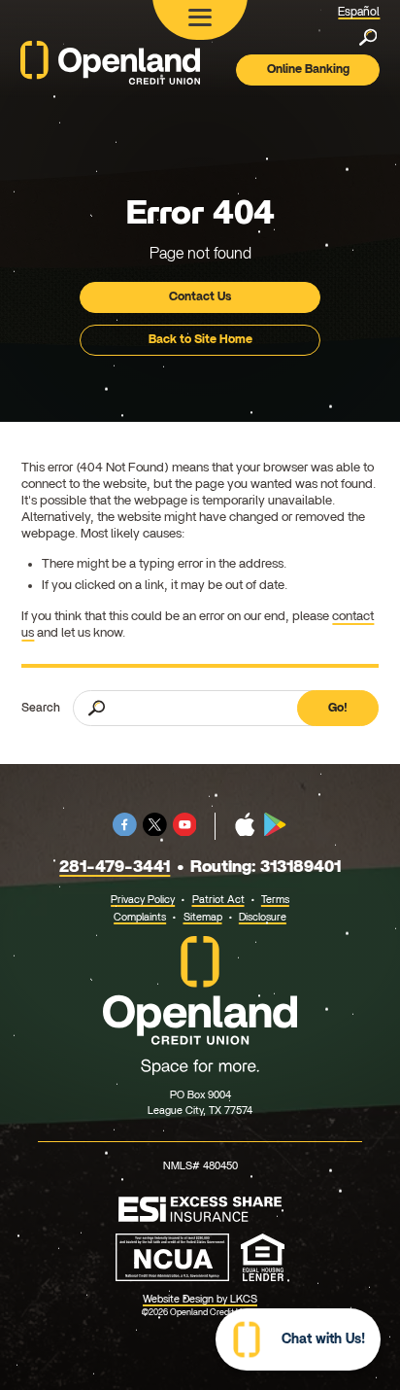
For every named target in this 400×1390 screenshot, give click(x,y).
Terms (275, 899)
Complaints (140, 917)
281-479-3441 (114, 866)
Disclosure (262, 917)
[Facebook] (125, 832)
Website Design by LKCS (200, 1299)
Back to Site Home (200, 339)
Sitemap (202, 917)
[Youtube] (185, 832)
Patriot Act (218, 899)
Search (40, 707)
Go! (338, 707)
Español (359, 11)
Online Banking (308, 69)
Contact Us (200, 296)
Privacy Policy (143, 899)
